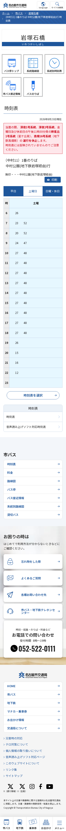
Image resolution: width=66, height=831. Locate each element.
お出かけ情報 (15, 720)
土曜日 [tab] (33, 191)
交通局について (17, 728)
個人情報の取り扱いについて (24, 751)
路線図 (11, 481)
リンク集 (11, 769)
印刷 (54, 179)
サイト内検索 (57, 7)
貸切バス (12, 515)
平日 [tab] (13, 191)
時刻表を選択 (33, 395)
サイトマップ (14, 776)
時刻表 (10, 417)
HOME (11, 686)
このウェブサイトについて (22, 763)
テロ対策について (17, 744)
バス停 (11, 489)
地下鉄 (11, 703)
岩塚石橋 (33, 13)
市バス (19, 13)
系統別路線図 (15, 506)
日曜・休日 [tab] (53, 191)
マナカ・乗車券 (17, 711)
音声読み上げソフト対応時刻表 (26, 427)
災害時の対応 (14, 738)
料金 (10, 472)
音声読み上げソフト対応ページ (25, 757)
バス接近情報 (15, 498)
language (43, 7)
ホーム (6, 13)
